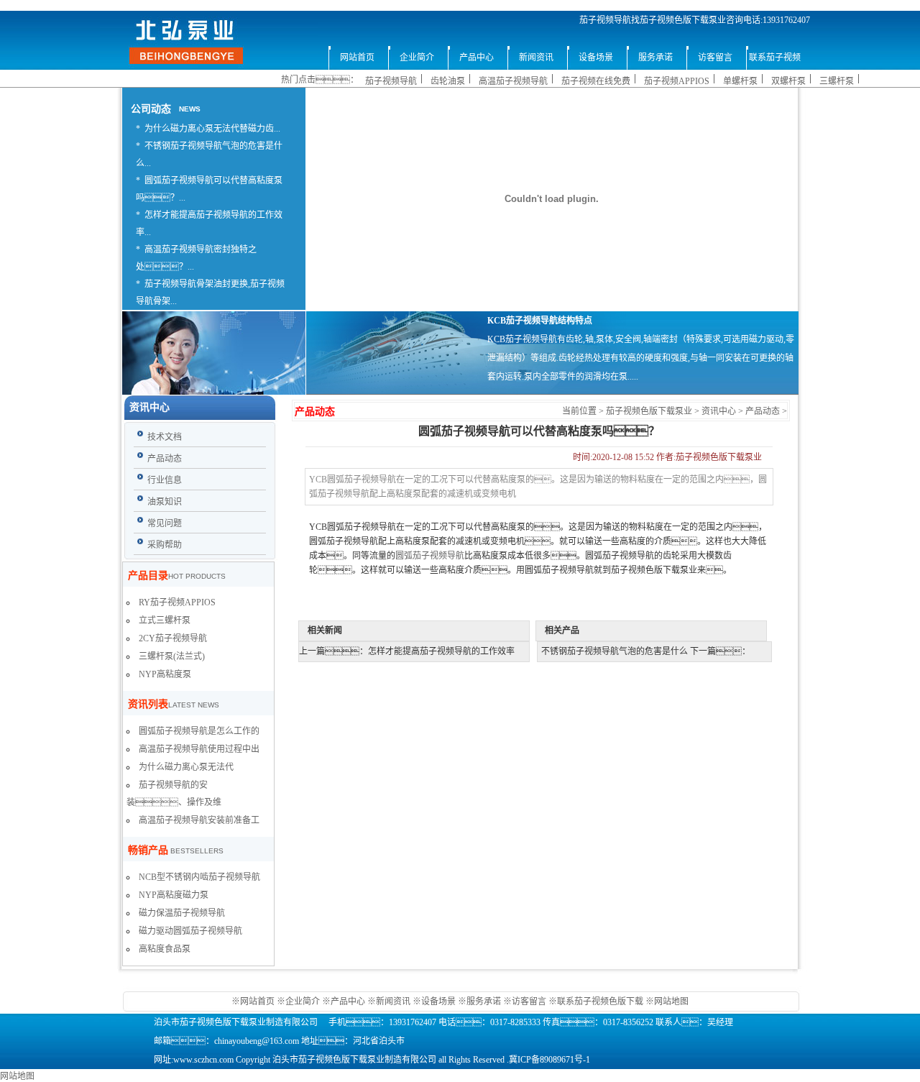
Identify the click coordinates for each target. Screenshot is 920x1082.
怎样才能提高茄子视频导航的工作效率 (441, 651)
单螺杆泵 (740, 81)
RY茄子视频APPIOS (177, 602)
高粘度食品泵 (164, 949)
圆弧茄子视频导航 (429, 556)
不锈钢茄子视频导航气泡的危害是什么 (614, 651)
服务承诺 (483, 1001)
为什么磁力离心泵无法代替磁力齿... (212, 129)
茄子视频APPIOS (676, 81)
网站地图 (671, 1001)
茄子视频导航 (391, 81)
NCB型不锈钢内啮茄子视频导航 (199, 877)
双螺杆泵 (788, 81)
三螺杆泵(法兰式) (172, 656)
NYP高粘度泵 (165, 674)
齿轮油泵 (448, 81)
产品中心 (348, 1001)
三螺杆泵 (836, 81)
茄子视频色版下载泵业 (649, 411)
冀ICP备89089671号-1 (549, 1060)
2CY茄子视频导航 (173, 638)
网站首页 (258, 1001)
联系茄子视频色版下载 (600, 1001)
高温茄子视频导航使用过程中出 (199, 749)
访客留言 (529, 1001)
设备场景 (439, 1001)
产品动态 (762, 411)
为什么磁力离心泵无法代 (186, 767)
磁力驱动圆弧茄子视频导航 (190, 931)
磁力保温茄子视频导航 (182, 913)
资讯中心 (719, 411)
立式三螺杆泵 (164, 620)
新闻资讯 (393, 1001)
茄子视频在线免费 (595, 81)
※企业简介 (298, 1001)
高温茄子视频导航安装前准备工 (199, 820)
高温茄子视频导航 (513, 81)
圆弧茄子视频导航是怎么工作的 (199, 731)
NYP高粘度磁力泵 (173, 895)
